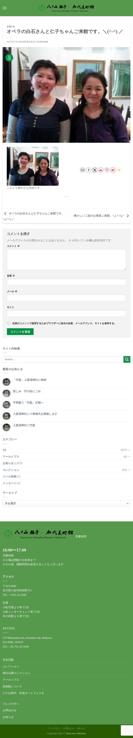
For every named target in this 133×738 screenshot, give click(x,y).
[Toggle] (129, 450)
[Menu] (5, 8)
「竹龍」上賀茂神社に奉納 (29, 379)
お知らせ (11, 26)
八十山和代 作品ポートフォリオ (23, 693)
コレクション (11, 469)
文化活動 (8, 659)
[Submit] (126, 359)
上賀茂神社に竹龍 (24, 425)
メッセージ (9, 483)
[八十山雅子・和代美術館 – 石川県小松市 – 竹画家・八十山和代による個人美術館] (66, 8)
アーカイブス (11, 456)
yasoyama (42, 42)
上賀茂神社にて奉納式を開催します (35, 413)
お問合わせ (9, 710)
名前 (11, 275)
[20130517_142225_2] (33, 165)
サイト (10, 307)
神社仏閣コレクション (16, 673)
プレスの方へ (11, 703)
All (4, 449)
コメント (13, 246)
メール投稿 (9, 476)
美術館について (12, 686)
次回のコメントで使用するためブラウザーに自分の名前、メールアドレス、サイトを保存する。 (64, 323)
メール (12, 291)
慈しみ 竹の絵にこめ (27, 391)
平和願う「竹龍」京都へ (28, 402)
